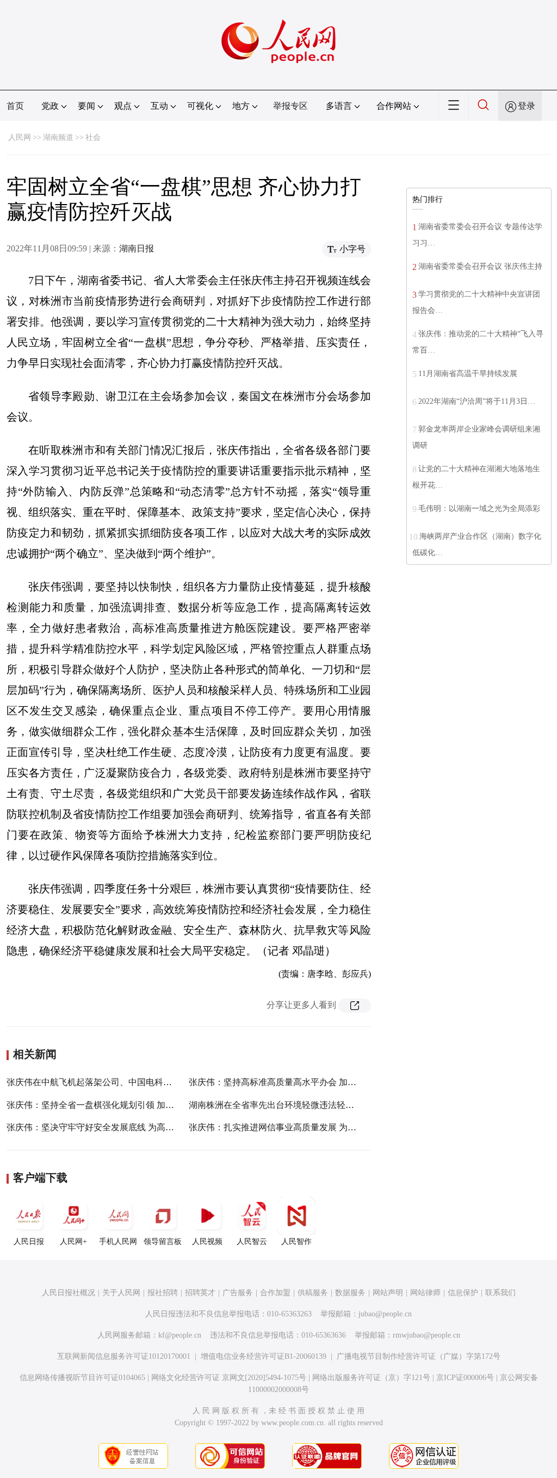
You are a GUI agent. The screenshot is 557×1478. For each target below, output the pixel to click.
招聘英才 (200, 1293)
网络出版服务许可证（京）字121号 (371, 1378)
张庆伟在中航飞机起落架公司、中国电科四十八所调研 (111, 1082)
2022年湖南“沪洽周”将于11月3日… (476, 401)
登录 (526, 105)
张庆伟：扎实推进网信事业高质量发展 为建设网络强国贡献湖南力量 (320, 1127)
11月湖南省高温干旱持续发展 (467, 373)
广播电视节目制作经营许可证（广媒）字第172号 (418, 1356)
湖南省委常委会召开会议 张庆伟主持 (480, 266)
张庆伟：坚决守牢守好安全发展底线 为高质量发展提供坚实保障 (129, 1127)
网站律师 (425, 1293)
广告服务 (237, 1293)
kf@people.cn (179, 1335)
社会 (93, 137)
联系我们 (500, 1293)
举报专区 (290, 105)
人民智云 (252, 1241)
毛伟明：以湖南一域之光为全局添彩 (479, 508)
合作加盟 (275, 1293)
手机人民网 (118, 1241)
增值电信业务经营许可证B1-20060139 (263, 1356)
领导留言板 (163, 1241)
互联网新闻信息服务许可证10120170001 (123, 1356)
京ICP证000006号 (465, 1378)
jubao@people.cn (385, 1314)
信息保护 (463, 1293)
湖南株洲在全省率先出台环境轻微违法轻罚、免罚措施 (293, 1105)
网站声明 (388, 1293)
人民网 (19, 137)
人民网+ (73, 1241)
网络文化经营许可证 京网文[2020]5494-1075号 (228, 1378)
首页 (15, 105)
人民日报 (29, 1241)
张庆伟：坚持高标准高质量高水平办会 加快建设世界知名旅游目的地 (320, 1082)
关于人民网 (121, 1293)
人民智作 (296, 1241)
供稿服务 (313, 1293)
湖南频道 (58, 137)
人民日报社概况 (68, 1293)
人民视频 (207, 1241)
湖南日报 (136, 248)
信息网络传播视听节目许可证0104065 (82, 1378)
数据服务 (350, 1293)
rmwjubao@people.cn (426, 1335)
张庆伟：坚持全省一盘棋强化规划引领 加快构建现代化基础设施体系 (138, 1105)
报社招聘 (162, 1293)
